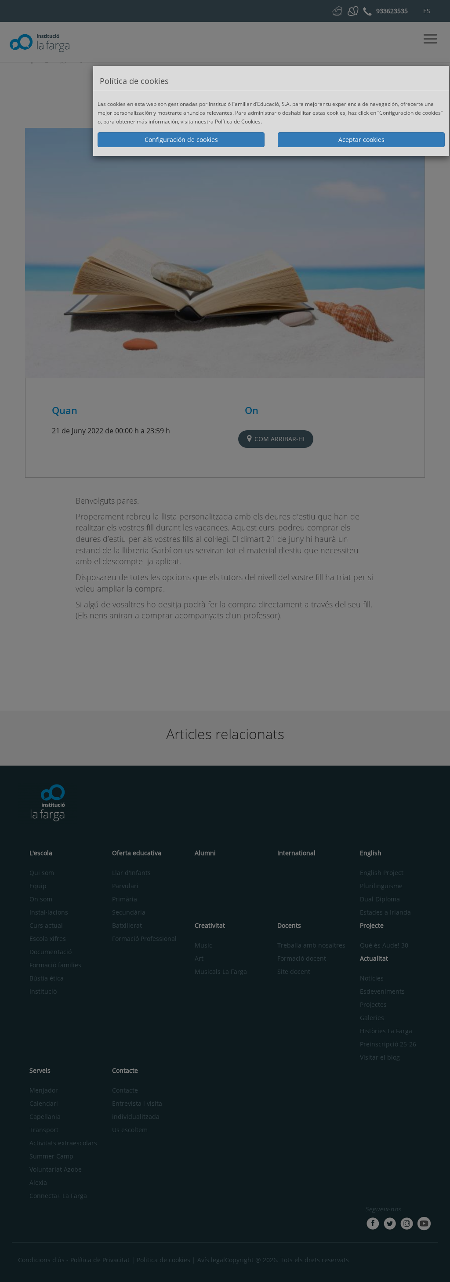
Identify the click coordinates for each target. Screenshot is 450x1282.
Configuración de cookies (181, 139)
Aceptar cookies (361, 139)
